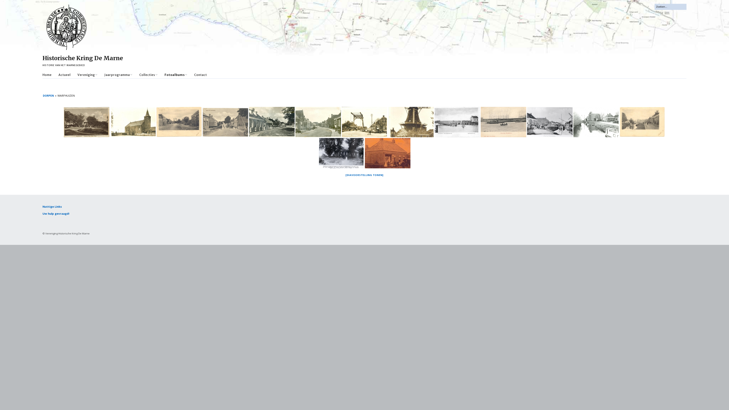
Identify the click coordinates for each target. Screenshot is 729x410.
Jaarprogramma (117, 75)
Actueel (64, 75)
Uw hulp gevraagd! (56, 213)
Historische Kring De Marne (83, 58)
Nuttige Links (52, 206)
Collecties (147, 75)
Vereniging (86, 75)
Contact (200, 75)
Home (47, 75)
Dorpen (48, 95)
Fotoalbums (175, 75)
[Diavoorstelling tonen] (364, 175)
